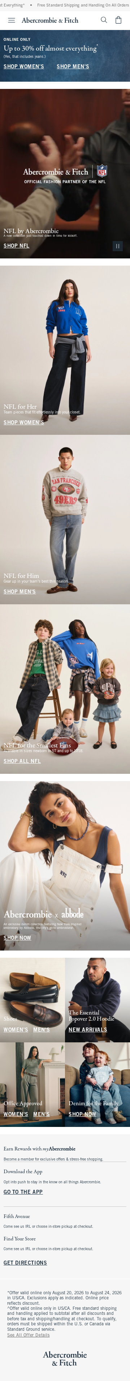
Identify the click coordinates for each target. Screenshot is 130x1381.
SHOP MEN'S (73, 67)
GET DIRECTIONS (25, 1263)
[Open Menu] (8, 20)
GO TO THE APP (23, 1192)
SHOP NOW (17, 938)
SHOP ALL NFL (22, 761)
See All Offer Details (28, 1335)
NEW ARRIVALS (88, 1030)
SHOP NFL (17, 246)
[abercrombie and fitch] (50, 20)
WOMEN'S (16, 1030)
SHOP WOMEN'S (24, 67)
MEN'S (41, 1030)
